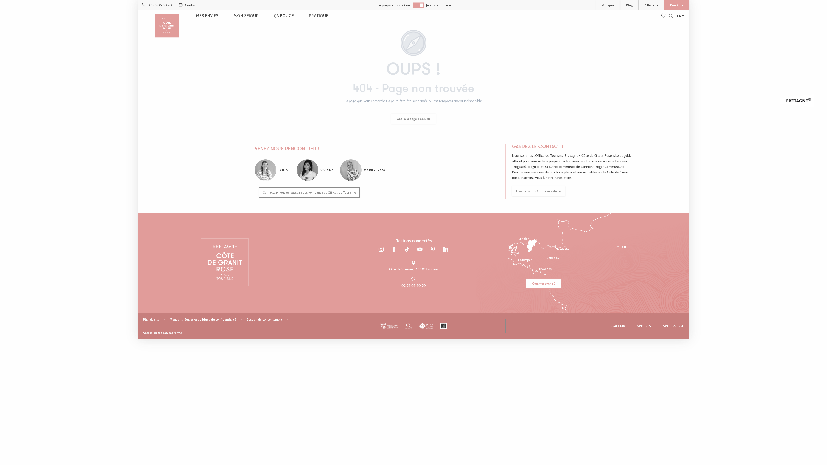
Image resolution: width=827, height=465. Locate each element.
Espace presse (672, 326)
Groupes (608, 5)
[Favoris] (664, 15)
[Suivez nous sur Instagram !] (381, 250)
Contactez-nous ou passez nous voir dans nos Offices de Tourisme (309, 192)
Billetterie (651, 5)
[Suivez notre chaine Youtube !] (420, 250)
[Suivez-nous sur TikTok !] (407, 250)
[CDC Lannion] (389, 326)
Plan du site (151, 319)
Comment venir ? (543, 283)
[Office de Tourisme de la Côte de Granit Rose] (167, 22)
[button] (671, 16)
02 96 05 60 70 (413, 286)
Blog (629, 5)
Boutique (676, 5)
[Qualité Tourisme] (409, 326)
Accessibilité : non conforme (162, 333)
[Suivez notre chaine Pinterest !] (432, 250)
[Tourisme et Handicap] (443, 326)
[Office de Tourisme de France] (426, 326)
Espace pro (617, 326)
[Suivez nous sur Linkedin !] (445, 250)
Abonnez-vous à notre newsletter (539, 191)
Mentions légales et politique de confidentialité (203, 319)
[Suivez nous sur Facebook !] (394, 250)
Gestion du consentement (264, 319)
